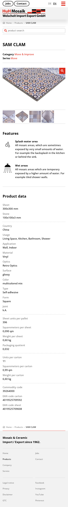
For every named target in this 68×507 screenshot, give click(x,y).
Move (14, 58)
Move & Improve (24, 54)
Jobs (8, 3)
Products (7, 459)
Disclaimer (8, 494)
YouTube (39, 494)
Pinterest (39, 500)
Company (7, 465)
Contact (22, 3)
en (54, 3)
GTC (5, 500)
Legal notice (8, 482)
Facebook (39, 482)
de (49, 3)
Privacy (6, 488)
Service (6, 471)
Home (5, 453)
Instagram (40, 488)
